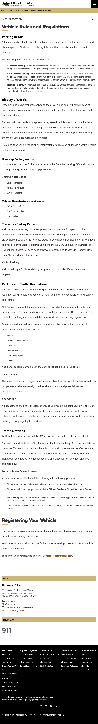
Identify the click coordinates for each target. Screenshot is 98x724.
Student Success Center (29, 666)
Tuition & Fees (7, 662)
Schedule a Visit (8, 658)
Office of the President (10, 682)
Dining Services (45, 662)
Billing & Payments (68, 662)
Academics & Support (28, 654)
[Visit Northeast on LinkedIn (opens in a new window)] (51, 705)
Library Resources (26, 662)
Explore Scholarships (9, 670)
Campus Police (15, 10)
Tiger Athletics (45, 670)
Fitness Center (45, 658)
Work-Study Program (9, 673)
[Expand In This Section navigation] (49, 19)
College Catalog (26, 658)
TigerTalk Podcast (87, 670)
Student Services (67, 654)
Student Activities (46, 666)
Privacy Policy (35, 714)
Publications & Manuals (10, 690)
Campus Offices (86, 658)
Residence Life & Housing (49, 654)
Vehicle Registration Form (57, 555)
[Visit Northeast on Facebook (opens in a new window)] (41, 705)
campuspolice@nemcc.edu (20, 593)
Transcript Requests (68, 658)
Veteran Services (26, 670)
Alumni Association (9, 686)
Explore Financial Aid (9, 666)
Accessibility (21, 714)
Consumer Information (53, 714)
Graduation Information (69, 670)
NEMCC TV (85, 666)
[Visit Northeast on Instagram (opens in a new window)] (56, 705)
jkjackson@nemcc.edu (18, 610)
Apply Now (6, 654)
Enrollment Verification (69, 666)
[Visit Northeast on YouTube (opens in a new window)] (46, 705)
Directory (84, 654)
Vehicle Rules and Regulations (37, 10)
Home (3, 10)
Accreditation (8, 714)
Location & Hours (87, 662)
